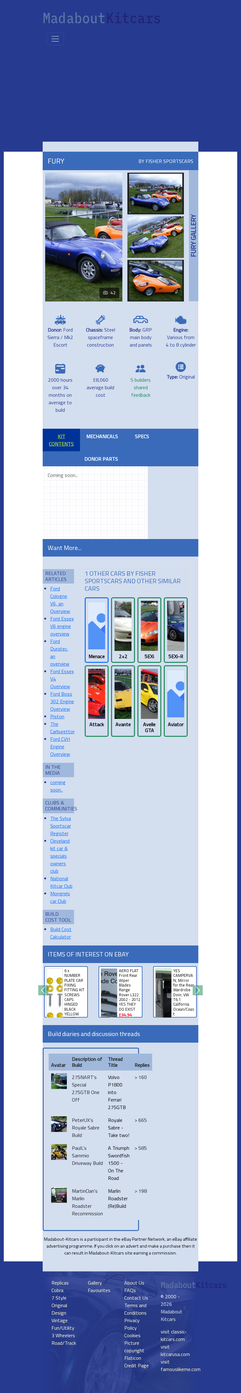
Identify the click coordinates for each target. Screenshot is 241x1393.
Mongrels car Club (60, 897)
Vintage (59, 1320)
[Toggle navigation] (55, 39)
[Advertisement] (120, 95)
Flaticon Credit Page (136, 1361)
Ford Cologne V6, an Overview (60, 600)
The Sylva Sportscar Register (60, 825)
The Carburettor (62, 727)
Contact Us (136, 1297)
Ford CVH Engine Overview (60, 746)
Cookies (132, 1335)
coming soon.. (58, 785)
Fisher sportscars (169, 161)
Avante (123, 724)
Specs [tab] (142, 436)
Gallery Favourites (99, 1286)
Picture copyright (134, 1346)
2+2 (123, 656)
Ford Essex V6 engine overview (62, 626)
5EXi (149, 656)
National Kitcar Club (61, 882)
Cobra (57, 1290)
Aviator (176, 724)
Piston (57, 716)
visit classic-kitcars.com (174, 1335)
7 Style (59, 1297)
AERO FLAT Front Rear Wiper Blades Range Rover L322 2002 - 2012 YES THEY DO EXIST (129, 989)
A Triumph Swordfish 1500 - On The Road (119, 1163)
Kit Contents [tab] (61, 440)
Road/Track (63, 1343)
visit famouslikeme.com (181, 1365)
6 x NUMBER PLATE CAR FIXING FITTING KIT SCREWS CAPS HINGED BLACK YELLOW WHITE (74, 994)
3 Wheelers (63, 1335)
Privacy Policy (132, 1324)
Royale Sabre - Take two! (118, 1127)
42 (112, 292)
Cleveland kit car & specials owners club (60, 856)
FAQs (130, 1290)
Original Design (59, 1309)
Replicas (60, 1282)
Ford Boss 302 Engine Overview (62, 701)
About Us (134, 1282)
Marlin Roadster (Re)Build (118, 1198)
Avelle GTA (149, 727)
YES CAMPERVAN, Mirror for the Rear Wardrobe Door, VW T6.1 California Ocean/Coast (183, 992)
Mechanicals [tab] (102, 436)
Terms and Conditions (135, 1309)
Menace (96, 656)
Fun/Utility (62, 1328)
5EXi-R (176, 656)
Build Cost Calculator (61, 932)
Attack (96, 724)
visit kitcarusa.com (175, 1350)
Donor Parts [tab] (101, 459)
